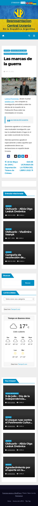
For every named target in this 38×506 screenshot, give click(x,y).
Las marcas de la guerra (19, 120)
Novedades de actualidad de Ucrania (15, 53)
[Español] (31, 3)
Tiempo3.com (15, 309)
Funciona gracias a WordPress (12, 493)
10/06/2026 (11, 474)
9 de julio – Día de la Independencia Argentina (17, 399)
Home (9, 501)
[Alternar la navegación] (34, 36)
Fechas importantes (12, 393)
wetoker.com (9, 101)
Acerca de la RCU (18, 501)
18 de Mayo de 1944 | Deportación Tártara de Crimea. (11, 167)
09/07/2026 (11, 402)
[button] (29, 36)
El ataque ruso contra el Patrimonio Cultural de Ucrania (19, 422)
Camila (21, 215)
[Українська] (34, 3)
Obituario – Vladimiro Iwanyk (18, 233)
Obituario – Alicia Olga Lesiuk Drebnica (18, 210)
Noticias (6, 50)
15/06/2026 (11, 426)
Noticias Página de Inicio (18, 50)
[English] (27, 3)
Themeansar (19, 496)
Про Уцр (28, 501)
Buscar (6, 275)
